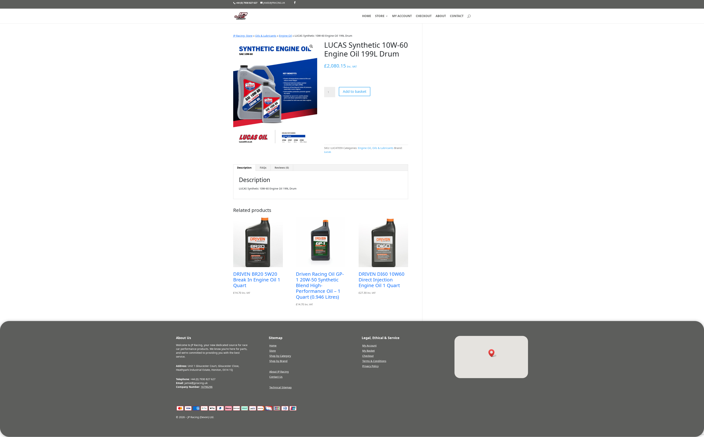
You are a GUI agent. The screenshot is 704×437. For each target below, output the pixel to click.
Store (379, 16)
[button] (311, 46)
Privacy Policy (370, 366)
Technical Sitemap (280, 387)
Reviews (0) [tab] (282, 167)
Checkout (424, 16)
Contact (456, 16)
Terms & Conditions (374, 361)
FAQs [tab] (263, 167)
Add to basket (354, 91)
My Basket (368, 350)
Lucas (327, 152)
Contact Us (276, 376)
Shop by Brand (278, 361)
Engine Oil (285, 35)
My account (402, 16)
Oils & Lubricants (265, 35)
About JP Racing (279, 371)
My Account (369, 345)
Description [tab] (244, 167)
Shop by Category (280, 356)
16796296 (206, 387)
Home (366, 16)
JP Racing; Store (242, 35)
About (441, 16)
